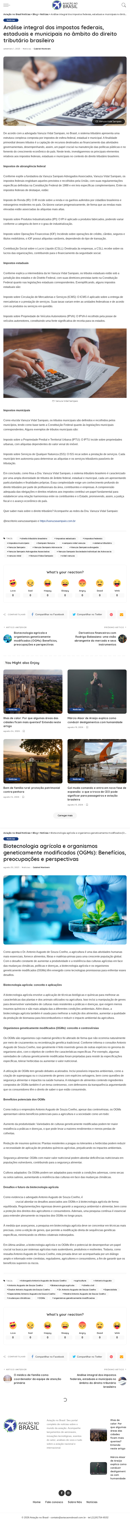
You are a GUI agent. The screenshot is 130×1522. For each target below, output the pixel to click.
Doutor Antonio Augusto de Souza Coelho (29, 1289)
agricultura (80, 1280)
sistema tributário (103, 543)
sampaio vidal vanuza (74, 543)
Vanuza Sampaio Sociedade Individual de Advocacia (85, 551)
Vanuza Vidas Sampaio (41, 556)
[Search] (123, 5)
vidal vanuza (68, 556)
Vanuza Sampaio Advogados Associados (28, 551)
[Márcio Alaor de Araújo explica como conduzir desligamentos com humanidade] (97, 692)
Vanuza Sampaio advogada (85, 547)
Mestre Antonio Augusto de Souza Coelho (85, 1294)
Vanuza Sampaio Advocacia (48, 547)
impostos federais (93, 538)
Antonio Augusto (103, 1280)
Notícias (11, 20)
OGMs (42, 1298)
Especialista (111, 1289)
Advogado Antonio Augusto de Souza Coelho (43, 1280)
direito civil (88, 1285)
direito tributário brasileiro (34, 538)
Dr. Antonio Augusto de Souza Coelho (77, 1289)
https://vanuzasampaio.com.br (57, 521)
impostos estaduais (65, 538)
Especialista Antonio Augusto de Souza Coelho (31, 1294)
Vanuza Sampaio (16, 547)
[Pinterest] (111, 614)
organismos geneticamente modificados (74, 1298)
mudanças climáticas (19, 1298)
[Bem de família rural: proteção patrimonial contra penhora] (32, 761)
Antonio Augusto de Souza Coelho (25, 1285)
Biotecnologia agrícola (62, 1285)
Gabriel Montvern (42, 49)
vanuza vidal (14, 556)
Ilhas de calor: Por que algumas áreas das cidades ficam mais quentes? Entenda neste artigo (32, 722)
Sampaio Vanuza (46, 543)
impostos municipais (18, 543)
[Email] (121, 614)
